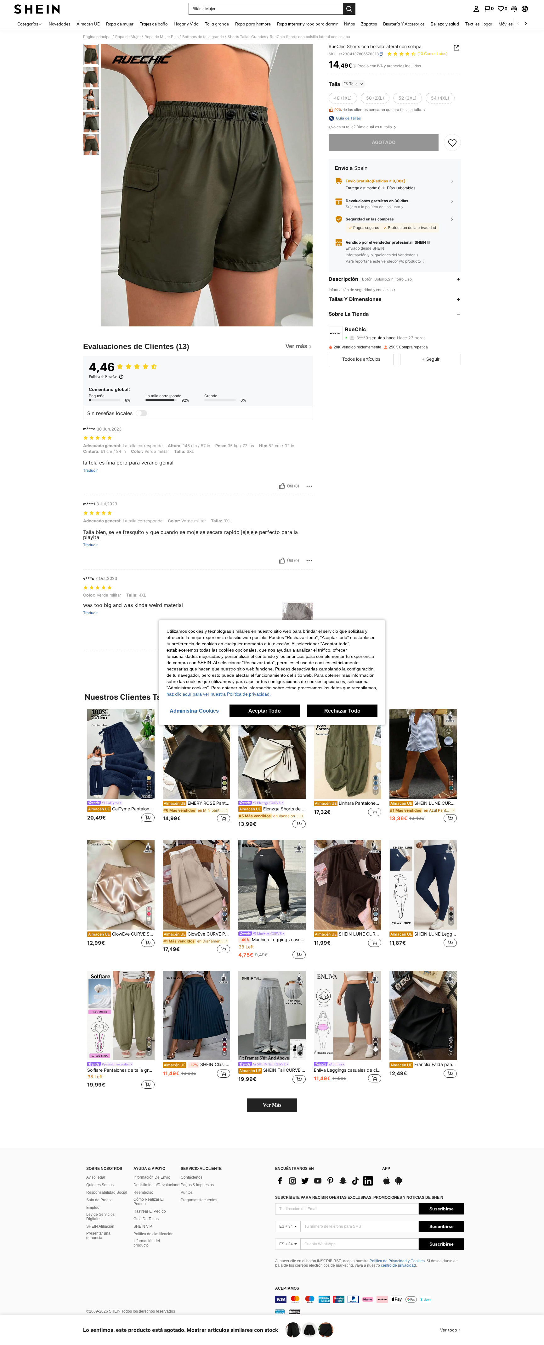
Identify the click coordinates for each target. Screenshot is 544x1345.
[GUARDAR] (452, 142)
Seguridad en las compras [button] (370, 219)
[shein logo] (37, 9)
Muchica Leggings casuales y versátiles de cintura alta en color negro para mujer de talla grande (273, 939)
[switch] (141, 413)
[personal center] (476, 9)
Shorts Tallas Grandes (247, 37)
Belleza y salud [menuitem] (445, 23)
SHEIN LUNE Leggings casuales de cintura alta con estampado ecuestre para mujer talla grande (423, 933)
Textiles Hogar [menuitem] (478, 23)
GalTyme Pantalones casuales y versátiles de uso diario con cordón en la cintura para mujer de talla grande (121, 808)
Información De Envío (151, 1177)
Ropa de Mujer (128, 37)
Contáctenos (191, 1177)
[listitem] (121, 769)
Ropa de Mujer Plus (161, 37)
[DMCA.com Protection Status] (294, 1311)
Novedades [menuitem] (59, 23)
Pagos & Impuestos (197, 1185)
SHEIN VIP (142, 1226)
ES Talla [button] (350, 83)
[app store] (386, 1183)
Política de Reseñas (103, 377)
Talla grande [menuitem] (217, 23)
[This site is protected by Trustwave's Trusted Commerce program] (280, 1311)
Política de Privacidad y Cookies (397, 1261)
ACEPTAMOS (287, 1289)
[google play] (398, 1183)
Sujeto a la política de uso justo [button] (373, 206)
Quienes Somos (100, 1185)
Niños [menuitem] (349, 23)
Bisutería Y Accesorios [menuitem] (403, 23)
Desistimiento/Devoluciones (157, 1185)
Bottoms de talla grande (203, 37)
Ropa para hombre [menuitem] (253, 23)
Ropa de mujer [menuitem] (119, 23)
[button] (514, 9)
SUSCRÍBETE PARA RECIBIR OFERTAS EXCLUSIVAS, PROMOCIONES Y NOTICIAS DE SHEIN (359, 1197)
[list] (325, 1181)
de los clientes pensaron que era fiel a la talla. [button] (378, 110)
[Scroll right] (526, 24)
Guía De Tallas (146, 1219)
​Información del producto (146, 1243)
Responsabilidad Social (106, 1192)
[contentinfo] (369, 1299)
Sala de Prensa (99, 1200)
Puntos (187, 1192)
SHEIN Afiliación (100, 1226)
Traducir (90, 470)
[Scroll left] (518, 24)
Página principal (97, 37)
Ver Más (272, 1105)
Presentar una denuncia (98, 1235)
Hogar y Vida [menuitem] (186, 23)
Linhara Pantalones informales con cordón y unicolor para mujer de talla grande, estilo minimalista (348, 803)
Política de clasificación (153, 1234)
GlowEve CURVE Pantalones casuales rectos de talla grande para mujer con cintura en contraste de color (197, 933)
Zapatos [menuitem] (369, 23)
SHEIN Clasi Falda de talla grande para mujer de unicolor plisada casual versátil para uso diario (197, 1064)
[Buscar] (349, 9)
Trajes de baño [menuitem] (153, 23)
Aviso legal (95, 1177)
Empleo (92, 1207)
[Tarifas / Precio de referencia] (354, 66)
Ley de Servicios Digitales (100, 1216)
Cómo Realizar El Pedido (148, 1201)
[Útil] (282, 486)
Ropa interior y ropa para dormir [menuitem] (307, 23)
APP (386, 1169)
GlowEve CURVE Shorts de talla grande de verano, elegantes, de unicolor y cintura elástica (121, 933)
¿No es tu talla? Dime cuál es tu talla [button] (361, 127)
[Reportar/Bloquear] (309, 486)
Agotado (384, 142)
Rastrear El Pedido (149, 1211)
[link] (488, 8)
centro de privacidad (398, 1265)
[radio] (343, 98)
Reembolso (143, 1192)
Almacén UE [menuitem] (88, 23)
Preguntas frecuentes (199, 1200)
